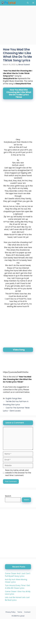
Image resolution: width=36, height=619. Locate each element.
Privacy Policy (10, 612)
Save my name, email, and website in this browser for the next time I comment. (18, 473)
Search (8, 496)
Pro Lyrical (20, 616)
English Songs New (14, 398)
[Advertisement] (18, 26)
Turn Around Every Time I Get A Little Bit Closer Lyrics (17, 586)
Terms (19, 612)
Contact (27, 612)
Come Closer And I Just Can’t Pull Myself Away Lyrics (17, 574)
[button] (27, 3)
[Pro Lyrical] (8, 3)
